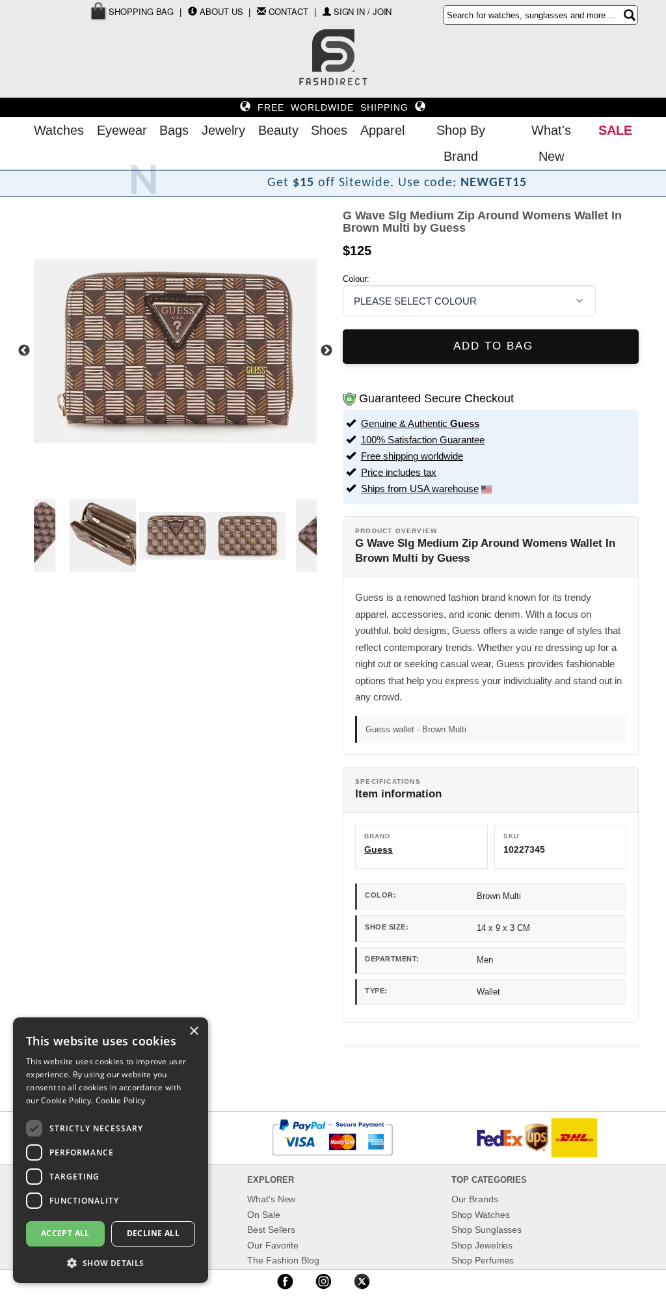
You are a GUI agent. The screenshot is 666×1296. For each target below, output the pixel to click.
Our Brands (474, 1199)
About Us (221, 11)
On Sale (263, 1214)
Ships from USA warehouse (420, 488)
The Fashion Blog (283, 1260)
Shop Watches (480, 1214)
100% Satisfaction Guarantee (423, 439)
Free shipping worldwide (412, 456)
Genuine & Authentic (420, 423)
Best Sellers (271, 1229)
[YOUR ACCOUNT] (192, 11)
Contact (288, 11)
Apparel (382, 130)
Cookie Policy (121, 1100)
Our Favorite (273, 1245)
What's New (551, 143)
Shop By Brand (460, 143)
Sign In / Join (363, 11)
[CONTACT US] (261, 11)
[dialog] (110, 1150)
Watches (59, 130)
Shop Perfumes (482, 1260)
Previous (24, 350)
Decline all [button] (153, 1233)
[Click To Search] (629, 15)
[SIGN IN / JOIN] (327, 11)
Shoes (329, 130)
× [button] (193, 1031)
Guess (378, 849)
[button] (110, 1262)
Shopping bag (140, 11)
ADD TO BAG (491, 346)
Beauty (278, 130)
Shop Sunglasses (486, 1229)
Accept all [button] (65, 1233)
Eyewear (122, 130)
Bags (174, 130)
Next (326, 350)
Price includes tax (398, 472)
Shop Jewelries (482, 1245)
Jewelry (223, 130)
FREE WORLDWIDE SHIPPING (333, 107)
